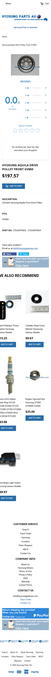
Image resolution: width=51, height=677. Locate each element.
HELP (25, 549)
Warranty (25, 581)
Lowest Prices (25, 585)
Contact (27, 661)
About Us (25, 564)
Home (4, 37)
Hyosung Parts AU (24, 665)
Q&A (25, 578)
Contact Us (25, 553)
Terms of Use (25, 571)
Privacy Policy (25, 574)
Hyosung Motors (25, 568)
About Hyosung (27, 652)
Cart (46, 3)
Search (25, 529)
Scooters (25, 541)
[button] (36, 88)
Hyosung (25, 537)
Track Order (25, 533)
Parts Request (25, 545)
